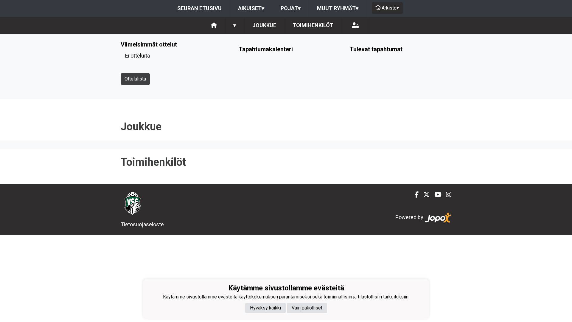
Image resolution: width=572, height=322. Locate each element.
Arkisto (390, 8)
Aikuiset (251, 8)
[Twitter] (424, 194)
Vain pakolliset (307, 308)
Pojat (291, 8)
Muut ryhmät (337, 8)
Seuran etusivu (199, 8)
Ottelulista (135, 79)
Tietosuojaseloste (142, 224)
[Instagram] (446, 194)
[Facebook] (414, 194)
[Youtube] (435, 194)
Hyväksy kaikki (265, 308)
